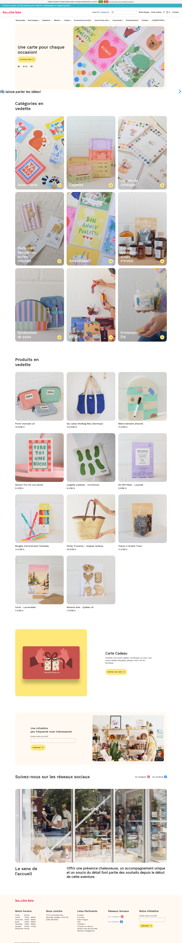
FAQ (78, 922)
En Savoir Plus (25, 59)
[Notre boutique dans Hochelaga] (12, 12)
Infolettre (81, 924)
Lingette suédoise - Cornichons (83, 485)
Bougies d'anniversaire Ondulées (32, 546)
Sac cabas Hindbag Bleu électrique (85, 423)
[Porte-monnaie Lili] (39, 396)
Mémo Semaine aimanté (130, 423)
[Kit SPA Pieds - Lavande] (142, 457)
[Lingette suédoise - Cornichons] (91, 457)
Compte (175, 12)
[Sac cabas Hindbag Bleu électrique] (91, 396)
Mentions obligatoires (85, 931)
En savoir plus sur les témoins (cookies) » (121, 2)
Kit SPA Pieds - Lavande (130, 485)
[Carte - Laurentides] (39, 580)
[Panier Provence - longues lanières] (91, 518)
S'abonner (37, 747)
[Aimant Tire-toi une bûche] (39, 457)
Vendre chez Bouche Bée (87, 929)
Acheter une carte (114, 672)
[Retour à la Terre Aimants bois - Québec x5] (91, 580)
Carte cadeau (156, 12)
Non (106, 2)
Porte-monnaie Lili (25, 423)
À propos (80, 917)
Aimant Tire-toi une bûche (29, 485)
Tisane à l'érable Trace (130, 546)
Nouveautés (20, 20)
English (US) (96, 12)
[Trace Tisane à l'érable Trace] (142, 518)
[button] (19, 66)
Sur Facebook (157, 777)
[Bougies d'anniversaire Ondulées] (39, 518)
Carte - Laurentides (25, 607)
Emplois (80, 915)
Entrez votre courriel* (39, 736)
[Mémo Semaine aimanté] (142, 396)
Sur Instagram (140, 777)
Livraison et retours (85, 926)
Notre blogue (144, 12)
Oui (101, 2)
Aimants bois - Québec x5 (80, 607)
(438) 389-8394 (52, 920)
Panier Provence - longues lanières (85, 546)
